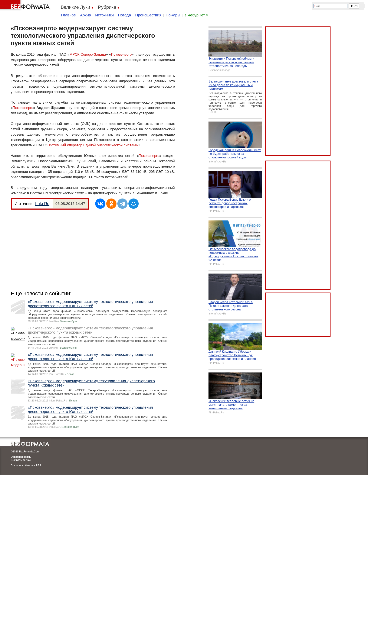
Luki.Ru (42, 203)
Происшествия (148, 15)
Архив (85, 15)
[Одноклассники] (111, 203)
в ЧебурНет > (196, 15)
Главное (68, 15)
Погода (124, 15)
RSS (38, 465)
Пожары (173, 15)
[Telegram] (122, 203)
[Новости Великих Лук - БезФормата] (25, 5)
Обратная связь (21, 456)
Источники (104, 15)
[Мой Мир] (133, 203)
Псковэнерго (121, 54)
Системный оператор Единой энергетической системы (92, 145)
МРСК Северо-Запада (87, 54)
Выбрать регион (21, 460)
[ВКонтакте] (100, 203)
